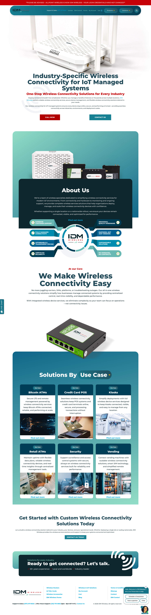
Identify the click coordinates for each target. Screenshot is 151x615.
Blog (80, 597)
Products (110, 10)
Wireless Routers (52, 588)
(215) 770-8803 (56, 604)
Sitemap (114, 591)
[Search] (136, 10)
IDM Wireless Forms (53, 597)
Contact (70, 10)
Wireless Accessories (54, 594)
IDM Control (78, 10)
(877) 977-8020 (61, 10)
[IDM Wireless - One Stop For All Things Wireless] (21, 10)
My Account (92, 10)
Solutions (125, 10)
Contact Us (81, 604)
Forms (85, 10)
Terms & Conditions (118, 588)
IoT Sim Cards (51, 591)
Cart (99, 10)
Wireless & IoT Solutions (88, 588)
